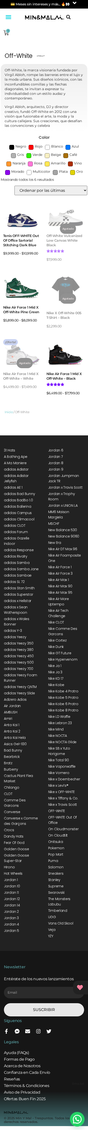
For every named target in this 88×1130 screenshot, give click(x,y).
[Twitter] (48, 1031)
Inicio (9, 412)
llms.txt (78, 1084)
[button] (8, 17)
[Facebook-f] (6, 1031)
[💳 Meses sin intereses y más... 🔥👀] (74, 3)
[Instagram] (38, 1031)
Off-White (19, 56)
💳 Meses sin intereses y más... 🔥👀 (40, 4)
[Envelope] (27, 1031)
